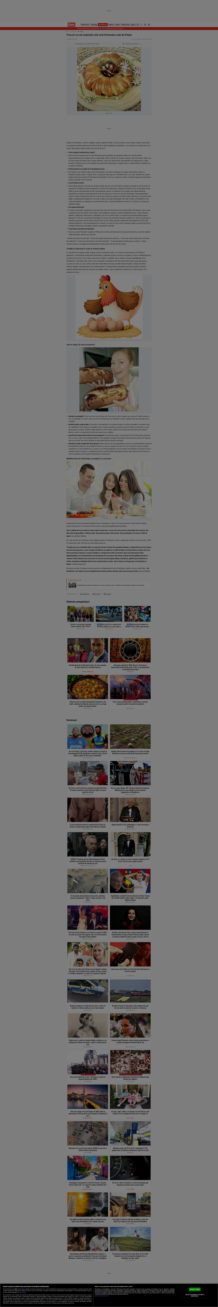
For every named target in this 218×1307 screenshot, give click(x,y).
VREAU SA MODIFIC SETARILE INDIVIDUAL (194, 1295)
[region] (109, 1295)
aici (45, 1299)
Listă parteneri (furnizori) (101, 1295)
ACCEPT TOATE (195, 1289)
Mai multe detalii (21, 1292)
